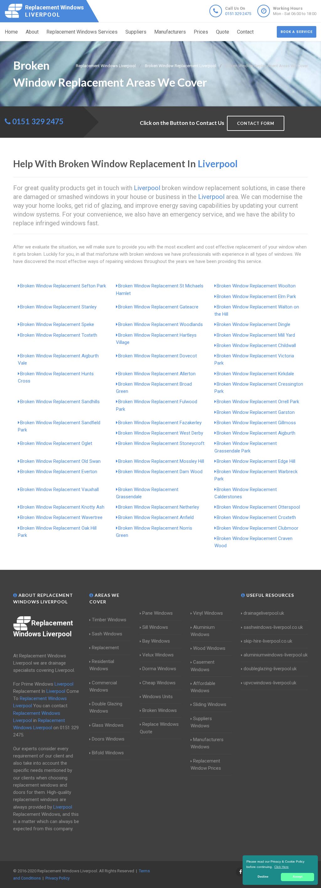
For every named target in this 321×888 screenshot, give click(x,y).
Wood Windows (209, 648)
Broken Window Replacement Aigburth (256, 433)
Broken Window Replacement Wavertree (61, 517)
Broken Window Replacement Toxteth (58, 335)
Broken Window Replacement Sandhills (60, 401)
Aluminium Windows (203, 630)
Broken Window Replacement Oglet (56, 443)
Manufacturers (170, 32)
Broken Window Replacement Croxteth (256, 517)
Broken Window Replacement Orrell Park (258, 401)
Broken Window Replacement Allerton (157, 374)
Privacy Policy (57, 878)
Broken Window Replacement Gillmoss (256, 422)
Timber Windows (109, 620)
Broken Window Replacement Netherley (158, 507)
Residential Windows (101, 665)
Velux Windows (158, 655)
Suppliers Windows (201, 722)
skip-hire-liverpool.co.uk (268, 641)
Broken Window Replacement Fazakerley (160, 422)
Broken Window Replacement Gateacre (158, 307)
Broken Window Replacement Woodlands (160, 324)
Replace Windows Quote (159, 727)
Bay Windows (156, 641)
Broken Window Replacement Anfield (156, 517)
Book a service (297, 32)
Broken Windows (159, 710)
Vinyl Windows (208, 613)
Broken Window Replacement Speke (57, 324)
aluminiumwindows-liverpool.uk (276, 655)
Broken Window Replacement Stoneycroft (161, 443)
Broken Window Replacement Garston (256, 412)
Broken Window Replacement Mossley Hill (161, 461)
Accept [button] (298, 876)
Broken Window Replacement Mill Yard (256, 335)
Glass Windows (108, 725)
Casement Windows (202, 665)
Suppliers (135, 32)
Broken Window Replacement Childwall (256, 345)
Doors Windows (108, 739)
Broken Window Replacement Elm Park (256, 296)
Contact (245, 32)
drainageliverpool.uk (264, 613)
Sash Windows (107, 634)
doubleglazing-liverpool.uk (270, 668)
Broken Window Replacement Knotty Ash (62, 507)
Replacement (105, 647)
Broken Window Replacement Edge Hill (256, 461)
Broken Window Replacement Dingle (253, 324)
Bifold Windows (108, 753)
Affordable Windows (203, 687)
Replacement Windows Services (82, 32)
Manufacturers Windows (207, 743)
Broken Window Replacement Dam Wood (160, 471)
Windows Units (157, 696)
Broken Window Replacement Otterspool (258, 507)
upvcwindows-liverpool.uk (270, 683)
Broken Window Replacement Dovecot (157, 356)
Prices (201, 32)
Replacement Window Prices (206, 764)
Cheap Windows (159, 683)
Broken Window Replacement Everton (58, 471)
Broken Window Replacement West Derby (160, 433)
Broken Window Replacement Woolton (256, 286)
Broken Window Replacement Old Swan (60, 461)
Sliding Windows (209, 704)
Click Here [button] (281, 867)
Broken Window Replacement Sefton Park (63, 286)
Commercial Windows (103, 686)
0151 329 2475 (238, 13)
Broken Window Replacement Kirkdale (255, 374)
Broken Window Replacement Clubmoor (257, 528)
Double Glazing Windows (105, 707)
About (32, 32)
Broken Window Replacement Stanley (58, 307)
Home (11, 32)
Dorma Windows (159, 668)
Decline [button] (263, 876)
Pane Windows (157, 613)
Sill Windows (155, 627)
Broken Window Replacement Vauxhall (59, 489)
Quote (222, 32)
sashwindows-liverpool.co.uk (273, 627)
